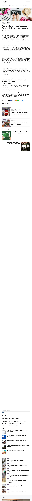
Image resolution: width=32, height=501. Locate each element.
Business (3, 9)
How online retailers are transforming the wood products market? (17, 491)
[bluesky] (23, 100)
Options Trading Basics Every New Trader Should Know (10, 425)
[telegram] (19, 100)
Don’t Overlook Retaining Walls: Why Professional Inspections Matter (18, 475)
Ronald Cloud (16, 120)
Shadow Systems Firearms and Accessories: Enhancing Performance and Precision (18, 446)
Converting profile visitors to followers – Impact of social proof (17, 440)
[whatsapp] (18, 100)
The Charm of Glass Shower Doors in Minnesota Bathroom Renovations (16, 481)
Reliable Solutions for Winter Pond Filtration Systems (15, 460)
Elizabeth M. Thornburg (10, 461)
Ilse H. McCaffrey (7, 22)
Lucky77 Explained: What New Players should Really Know (19, 113)
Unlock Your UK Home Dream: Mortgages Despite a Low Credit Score (18, 470)
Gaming (4, 108)
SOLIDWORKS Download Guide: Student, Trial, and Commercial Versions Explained (14, 421)
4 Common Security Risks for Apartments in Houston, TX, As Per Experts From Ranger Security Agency (17, 486)
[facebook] (11, 100)
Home (3, 5)
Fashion (4, 119)
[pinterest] (12, 100)
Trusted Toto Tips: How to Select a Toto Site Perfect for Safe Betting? (21, 132)
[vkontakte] (14, 100)
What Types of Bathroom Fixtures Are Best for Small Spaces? (17, 465)
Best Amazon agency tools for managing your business (13, 143)
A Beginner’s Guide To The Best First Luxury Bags (19, 123)
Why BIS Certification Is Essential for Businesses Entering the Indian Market (13, 423)
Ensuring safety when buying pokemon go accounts (15, 450)
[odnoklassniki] (16, 100)
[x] (9, 100)
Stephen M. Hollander (17, 109)
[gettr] (21, 100)
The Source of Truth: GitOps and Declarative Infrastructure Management (16, 436)
